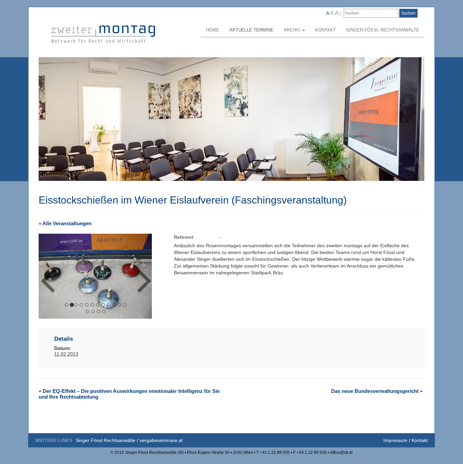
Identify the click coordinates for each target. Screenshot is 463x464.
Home (212, 30)
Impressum (395, 440)
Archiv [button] (293, 30)
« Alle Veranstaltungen (65, 223)
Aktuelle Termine (251, 30)
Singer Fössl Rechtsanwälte (382, 30)
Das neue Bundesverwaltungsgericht (377, 391)
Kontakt (325, 30)
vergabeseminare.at (161, 440)
